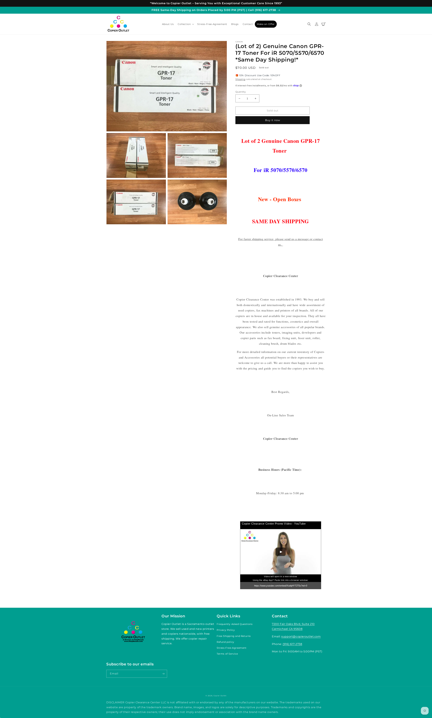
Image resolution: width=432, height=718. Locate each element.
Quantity (240, 91)
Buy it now (272, 120)
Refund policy (225, 641)
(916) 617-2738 (292, 644)
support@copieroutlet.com (301, 636)
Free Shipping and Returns (234, 636)
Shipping (240, 79)
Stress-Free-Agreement (232, 647)
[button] (185, 24)
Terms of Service (227, 653)
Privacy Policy (226, 629)
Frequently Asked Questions (235, 624)
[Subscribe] (163, 674)
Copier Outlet (219, 696)
